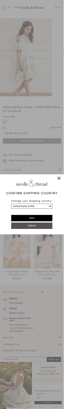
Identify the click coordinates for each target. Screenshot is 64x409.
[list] (32, 206)
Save (31, 218)
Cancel (32, 225)
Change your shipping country (31, 200)
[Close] (59, 178)
